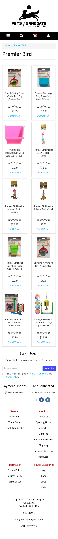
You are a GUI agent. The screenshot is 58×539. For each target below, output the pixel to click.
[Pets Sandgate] (29, 16)
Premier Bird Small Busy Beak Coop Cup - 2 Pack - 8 (14, 266)
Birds (43, 482)
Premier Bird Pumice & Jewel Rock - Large (43, 153)
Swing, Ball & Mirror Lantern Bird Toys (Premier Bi (43, 323)
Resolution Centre (14, 428)
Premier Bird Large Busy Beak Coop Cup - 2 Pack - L (43, 96)
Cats (43, 476)
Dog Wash (43, 457)
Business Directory (43, 451)
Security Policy (14, 476)
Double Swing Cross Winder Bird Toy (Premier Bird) (14, 96)
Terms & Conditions (38, 374)
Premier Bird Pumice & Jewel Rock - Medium (14, 209)
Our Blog (43, 434)
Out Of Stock (14, 116)
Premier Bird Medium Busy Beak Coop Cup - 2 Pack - (14, 153)
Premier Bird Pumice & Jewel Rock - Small (43, 208)
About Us (43, 417)
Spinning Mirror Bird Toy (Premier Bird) (43, 264)
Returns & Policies (43, 440)
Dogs (43, 470)
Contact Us (43, 428)
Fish (43, 488)
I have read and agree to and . (28, 375)
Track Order (14, 422)
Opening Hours (43, 422)
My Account (14, 417)
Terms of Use (14, 482)
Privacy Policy (11, 377)
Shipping (43, 445)
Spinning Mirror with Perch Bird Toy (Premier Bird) (14, 323)
